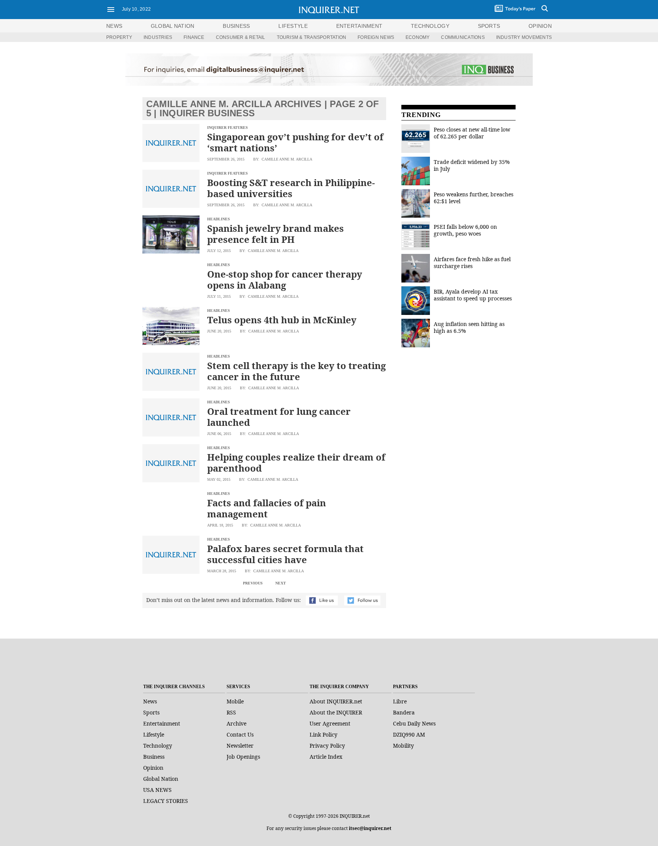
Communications (462, 37)
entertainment (359, 26)
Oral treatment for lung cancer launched (279, 417)
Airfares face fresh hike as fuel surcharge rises (472, 262)
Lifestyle (153, 734)
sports (489, 26)
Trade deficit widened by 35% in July (472, 165)
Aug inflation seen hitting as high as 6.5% (469, 327)
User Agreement (330, 723)
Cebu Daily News (414, 723)
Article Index (326, 756)
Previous (253, 583)
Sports (151, 712)
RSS (231, 712)
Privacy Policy (327, 745)
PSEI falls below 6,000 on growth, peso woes (465, 230)
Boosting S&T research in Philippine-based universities (291, 188)
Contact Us (240, 734)
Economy (418, 37)
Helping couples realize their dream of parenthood (296, 462)
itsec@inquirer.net (370, 828)
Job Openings (243, 756)
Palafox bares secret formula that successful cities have (285, 554)
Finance (194, 37)
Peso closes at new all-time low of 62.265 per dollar (472, 133)
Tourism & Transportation (312, 37)
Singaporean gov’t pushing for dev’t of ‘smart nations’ (295, 142)
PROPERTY (119, 37)
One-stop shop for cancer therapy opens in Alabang (284, 279)
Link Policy (323, 734)
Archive (236, 723)
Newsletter (240, 745)
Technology (157, 745)
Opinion (153, 767)
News (114, 26)
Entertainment (161, 723)
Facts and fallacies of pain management (266, 508)
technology (430, 26)
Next (280, 583)
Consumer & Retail (240, 37)
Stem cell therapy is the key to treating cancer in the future (296, 371)
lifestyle (293, 26)
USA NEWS (157, 789)
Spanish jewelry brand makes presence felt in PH (275, 234)
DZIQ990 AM (409, 734)
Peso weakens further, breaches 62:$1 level (473, 198)
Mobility (403, 745)
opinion (540, 26)
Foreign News (376, 37)
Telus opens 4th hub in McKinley (281, 319)
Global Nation (160, 778)
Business (153, 756)
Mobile (235, 701)
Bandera (404, 712)
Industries (158, 37)
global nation (173, 26)
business (236, 26)
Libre (400, 701)
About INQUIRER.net (336, 701)
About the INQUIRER (336, 712)
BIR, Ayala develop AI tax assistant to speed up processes (473, 295)
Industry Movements (524, 37)
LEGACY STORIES (165, 800)
